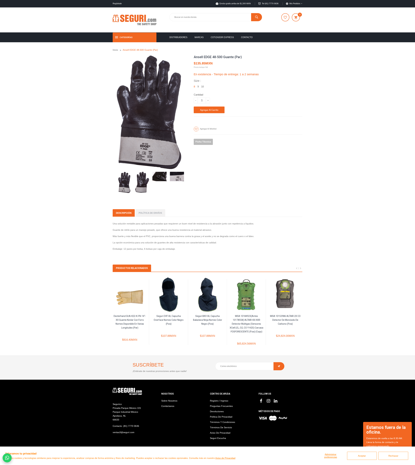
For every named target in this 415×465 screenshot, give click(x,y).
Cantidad (198, 94)
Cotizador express (222, 37)
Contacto (247, 37)
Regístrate (117, 3)
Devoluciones (217, 411)
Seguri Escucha (218, 438)
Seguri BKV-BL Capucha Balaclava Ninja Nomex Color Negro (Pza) (207, 320)
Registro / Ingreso (219, 400)
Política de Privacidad (221, 416)
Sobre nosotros (169, 400)
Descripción (123, 213)
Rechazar (393, 455)
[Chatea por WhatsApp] (7, 457)
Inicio (115, 50)
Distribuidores (178, 37)
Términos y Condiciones (222, 422)
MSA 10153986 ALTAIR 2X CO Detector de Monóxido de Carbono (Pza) (285, 320)
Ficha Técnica (203, 141)
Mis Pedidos (294, 3)
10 (202, 86)
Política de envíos (150, 213)
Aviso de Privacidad (225, 458)
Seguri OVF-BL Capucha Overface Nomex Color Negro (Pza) (169, 320)
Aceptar (362, 455)
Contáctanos (167, 406)
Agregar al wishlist (208, 129)
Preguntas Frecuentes (221, 406)
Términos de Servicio (221, 427)
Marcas (199, 37)
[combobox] (215, 17)
